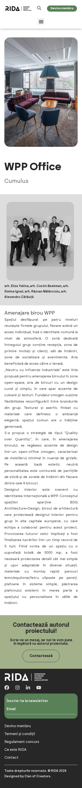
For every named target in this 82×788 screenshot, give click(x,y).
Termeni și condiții (19, 734)
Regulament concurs (21, 742)
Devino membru (17, 726)
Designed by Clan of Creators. (27, 776)
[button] (41, 21)
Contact (11, 757)
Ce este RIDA (15, 749)
